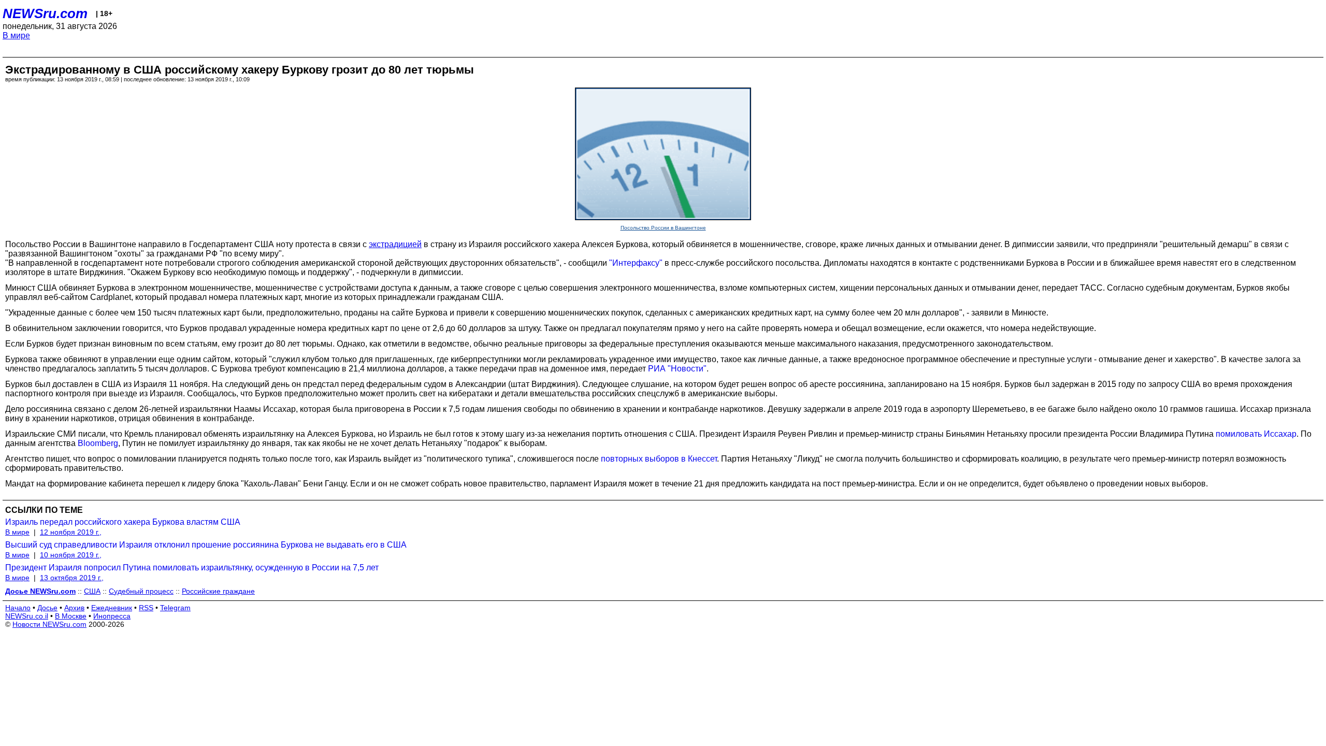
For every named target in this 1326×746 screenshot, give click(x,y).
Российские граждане (218, 591)
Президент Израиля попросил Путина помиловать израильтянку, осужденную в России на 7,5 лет (192, 567)
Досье (47, 608)
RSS (146, 608)
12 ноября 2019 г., (71, 532)
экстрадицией (395, 244)
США (92, 591)
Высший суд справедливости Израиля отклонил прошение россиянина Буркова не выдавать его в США (206, 544)
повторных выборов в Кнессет (659, 458)
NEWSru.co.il (26, 616)
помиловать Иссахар (1256, 433)
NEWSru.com (45, 13)
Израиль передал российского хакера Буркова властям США (122, 522)
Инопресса (112, 616)
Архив (74, 608)
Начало (18, 608)
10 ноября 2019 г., (71, 555)
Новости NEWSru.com (49, 624)
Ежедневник (111, 608)
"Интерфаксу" (635, 263)
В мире (16, 35)
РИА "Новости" (677, 368)
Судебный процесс (141, 591)
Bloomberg (98, 443)
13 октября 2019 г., (72, 577)
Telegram (175, 608)
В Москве (71, 616)
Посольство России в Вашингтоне (663, 228)
